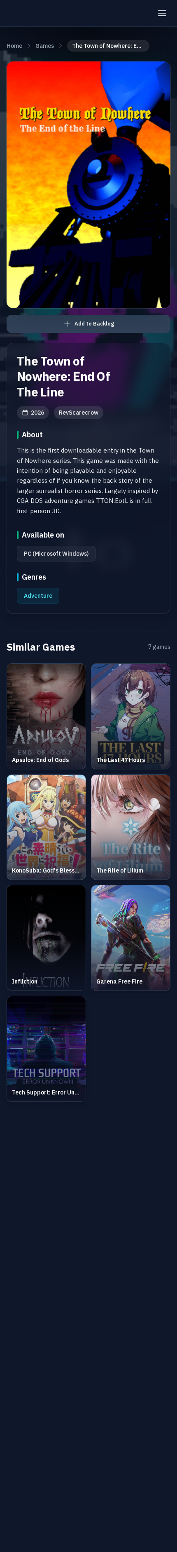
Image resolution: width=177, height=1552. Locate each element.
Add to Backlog (94, 323)
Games (44, 46)
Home (14, 46)
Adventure (38, 595)
